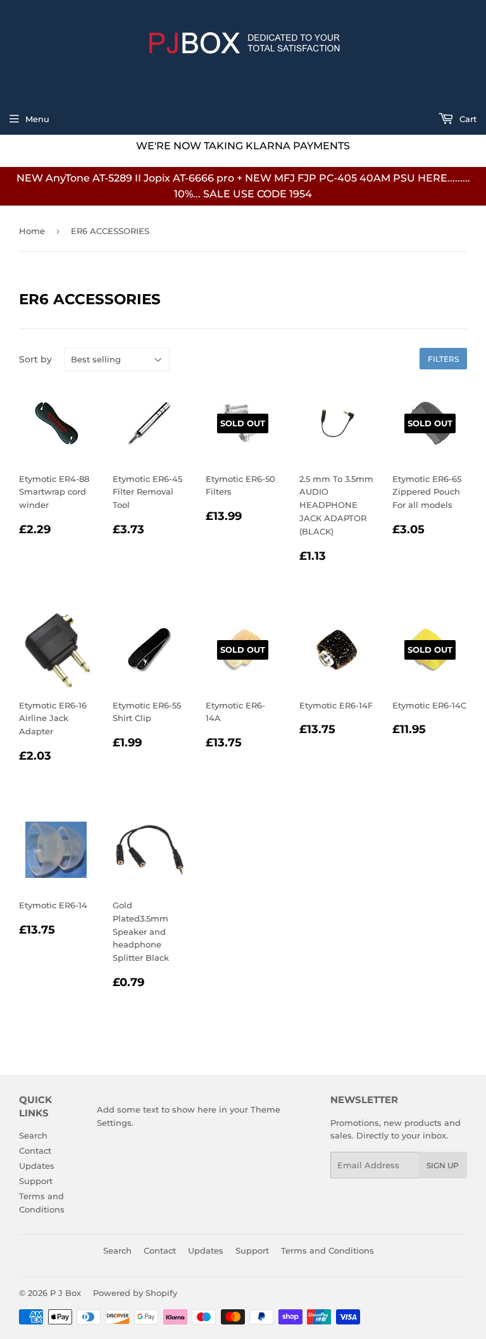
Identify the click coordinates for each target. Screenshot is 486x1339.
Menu (37, 119)
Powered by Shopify (135, 1293)
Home (32, 231)
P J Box (65, 1293)
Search (33, 1135)
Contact (35, 1150)
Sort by (35, 359)
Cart (467, 119)
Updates (36, 1166)
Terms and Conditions (327, 1250)
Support (36, 1181)
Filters (443, 359)
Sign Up (443, 1165)
